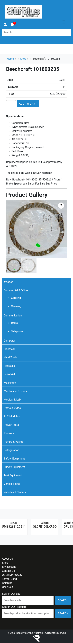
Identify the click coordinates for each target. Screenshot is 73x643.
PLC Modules (12, 416)
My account (9, 566)
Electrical (9, 349)
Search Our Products (14, 606)
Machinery (10, 382)
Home (10, 58)
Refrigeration (11, 450)
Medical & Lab (12, 399)
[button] (61, 206)
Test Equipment (13, 475)
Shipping (7, 583)
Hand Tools (10, 357)
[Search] (4, 37)
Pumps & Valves (13, 441)
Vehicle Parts (12, 483)
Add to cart (28, 103)
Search (63, 600)
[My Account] (5, 25)
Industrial (9, 374)
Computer (9, 340)
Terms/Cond (9, 578)
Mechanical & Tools (15, 391)
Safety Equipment (14, 458)
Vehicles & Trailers (15, 492)
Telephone (16, 331)
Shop (23, 58)
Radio (14, 323)
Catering (15, 297)
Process (9, 433)
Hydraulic (9, 366)
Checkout (7, 587)
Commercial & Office (16, 290)
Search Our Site (11, 593)
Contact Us (8, 570)
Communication (13, 315)
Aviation (8, 282)
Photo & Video (12, 408)
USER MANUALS (12, 574)
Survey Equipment (14, 467)
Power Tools (11, 424)
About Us (7, 558)
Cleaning (15, 306)
